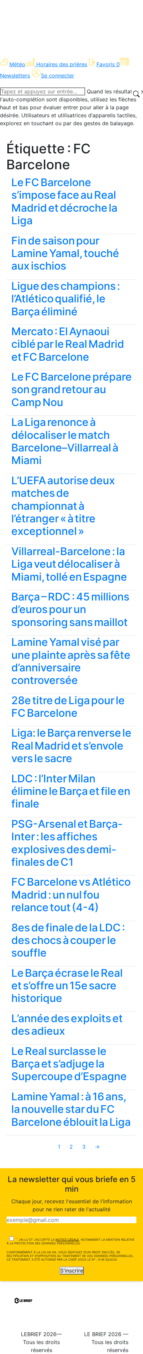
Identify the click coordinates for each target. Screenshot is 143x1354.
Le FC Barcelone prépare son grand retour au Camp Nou (71, 389)
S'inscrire (71, 1270)
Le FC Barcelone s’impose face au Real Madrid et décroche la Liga (64, 201)
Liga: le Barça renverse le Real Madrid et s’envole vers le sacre (71, 745)
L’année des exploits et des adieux (67, 1024)
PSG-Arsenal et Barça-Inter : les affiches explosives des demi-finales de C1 (67, 842)
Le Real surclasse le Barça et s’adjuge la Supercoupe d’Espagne (69, 1064)
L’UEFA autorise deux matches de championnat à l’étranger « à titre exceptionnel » (63, 506)
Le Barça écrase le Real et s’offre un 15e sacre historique (67, 985)
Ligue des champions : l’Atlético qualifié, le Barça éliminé (65, 299)
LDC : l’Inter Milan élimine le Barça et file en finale (70, 791)
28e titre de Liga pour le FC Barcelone (68, 706)
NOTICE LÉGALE (67, 1239)
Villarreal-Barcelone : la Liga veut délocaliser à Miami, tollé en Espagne (69, 564)
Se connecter (57, 75)
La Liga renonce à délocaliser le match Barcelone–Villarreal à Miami (64, 441)
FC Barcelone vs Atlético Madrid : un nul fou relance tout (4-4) (71, 894)
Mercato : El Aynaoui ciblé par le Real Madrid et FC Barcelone (67, 344)
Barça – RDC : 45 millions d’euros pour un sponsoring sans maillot (70, 609)
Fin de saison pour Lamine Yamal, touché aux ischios (65, 253)
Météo (17, 64)
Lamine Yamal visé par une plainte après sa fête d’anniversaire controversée (70, 661)
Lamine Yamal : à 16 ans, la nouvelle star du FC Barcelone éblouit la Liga (71, 1109)
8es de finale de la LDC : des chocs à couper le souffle (68, 940)
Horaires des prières (61, 64)
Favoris (108, 64)
